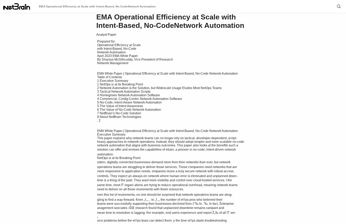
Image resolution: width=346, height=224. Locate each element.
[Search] (339, 6)
